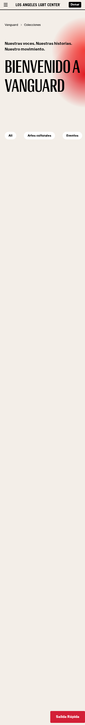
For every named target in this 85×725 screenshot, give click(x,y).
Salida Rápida (67, 717)
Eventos (72, 135)
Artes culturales (39, 135)
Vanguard (11, 25)
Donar (75, 4)
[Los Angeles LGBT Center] (38, 5)
